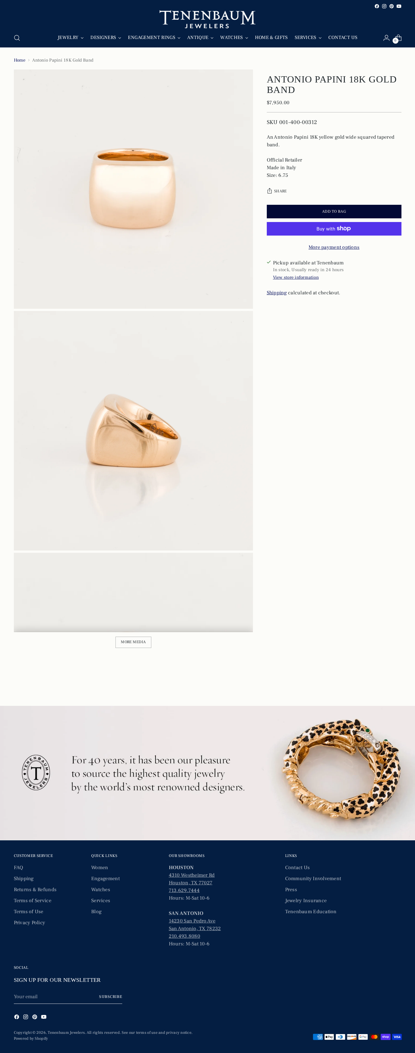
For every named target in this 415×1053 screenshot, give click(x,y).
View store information (296, 277)
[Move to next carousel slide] (396, 686)
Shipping (277, 292)
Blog (96, 911)
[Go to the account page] (386, 37)
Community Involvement (313, 878)
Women (99, 867)
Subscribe (110, 996)
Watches (100, 889)
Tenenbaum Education (311, 911)
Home (20, 60)
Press (291, 889)
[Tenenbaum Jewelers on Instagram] (384, 6)
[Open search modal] (17, 37)
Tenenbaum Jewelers (66, 1032)
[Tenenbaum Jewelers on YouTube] (398, 6)
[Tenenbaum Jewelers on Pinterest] (391, 6)
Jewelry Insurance (306, 900)
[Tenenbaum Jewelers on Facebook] (376, 6)
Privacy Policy (29, 922)
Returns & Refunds (35, 889)
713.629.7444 (184, 890)
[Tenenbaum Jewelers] (207, 19)
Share (280, 191)
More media (133, 642)
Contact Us (297, 867)
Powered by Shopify (31, 1038)
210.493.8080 (184, 936)
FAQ (18, 867)
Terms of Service (32, 900)
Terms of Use (28, 911)
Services (100, 900)
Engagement (105, 878)
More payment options (334, 247)
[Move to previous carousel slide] (383, 686)
